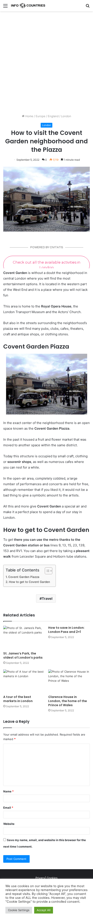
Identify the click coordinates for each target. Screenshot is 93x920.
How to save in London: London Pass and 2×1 (66, 630)
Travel (47, 598)
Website (8, 824)
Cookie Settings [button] (18, 910)
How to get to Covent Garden (29, 582)
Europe (40, 116)
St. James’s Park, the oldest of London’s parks (23, 655)
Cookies (52, 878)
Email (8, 807)
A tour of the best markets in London (18, 699)
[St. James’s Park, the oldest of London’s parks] (24, 637)
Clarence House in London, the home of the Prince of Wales (67, 701)
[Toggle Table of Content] (46, 570)
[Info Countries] (28, 5)
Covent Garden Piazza (23, 577)
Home (28, 116)
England (53, 116)
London (66, 116)
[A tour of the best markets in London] (24, 681)
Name (8, 791)
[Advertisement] (46, 64)
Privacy (40, 878)
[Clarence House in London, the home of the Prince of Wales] (69, 681)
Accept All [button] (43, 910)
